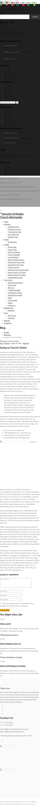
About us (11, 288)
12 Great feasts (13, 257)
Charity (6, 89)
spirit (8, 158)
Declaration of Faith (15, 295)
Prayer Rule (12, 247)
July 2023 (7, 70)
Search (2, 13)
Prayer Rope (12, 250)
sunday (12, 158)
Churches (7, 91)
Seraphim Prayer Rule (16, 265)
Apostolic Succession (15, 283)
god (20, 155)
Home (6, 222)
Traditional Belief (14, 290)
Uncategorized (9, 98)
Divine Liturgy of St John (17, 272)
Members (11, 310)
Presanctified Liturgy (15, 278)
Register (7, 321)
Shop (6, 313)
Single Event (12, 242)
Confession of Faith (15, 293)
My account (12, 316)
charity (8, 155)
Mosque (7, 93)
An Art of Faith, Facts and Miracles (13, 34)
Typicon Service (13, 267)
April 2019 (8, 72)
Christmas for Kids (14, 232)
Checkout (11, 318)
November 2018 (10, 77)
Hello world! (4, 27)
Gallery (10, 303)
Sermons (7, 224)
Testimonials (12, 300)
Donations (8, 323)
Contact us (12, 305)
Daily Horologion (14, 252)
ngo (31, 155)
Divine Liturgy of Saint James (18, 270)
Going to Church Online (9, 36)
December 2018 (10, 75)
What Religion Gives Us (9, 29)
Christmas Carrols (14, 229)
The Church (8, 280)
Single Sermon (13, 237)
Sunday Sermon (13, 227)
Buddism (7, 86)
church (14, 155)
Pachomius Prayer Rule (16, 262)
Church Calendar (14, 255)
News (10, 298)
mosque (26, 155)
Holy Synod (12, 285)
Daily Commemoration (16, 260)
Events (6, 239)
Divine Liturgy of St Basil (17, 275)
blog (3, 155)
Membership (8, 308)
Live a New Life (13, 234)
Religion (7, 96)
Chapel (6, 245)
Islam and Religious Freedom (11, 32)
